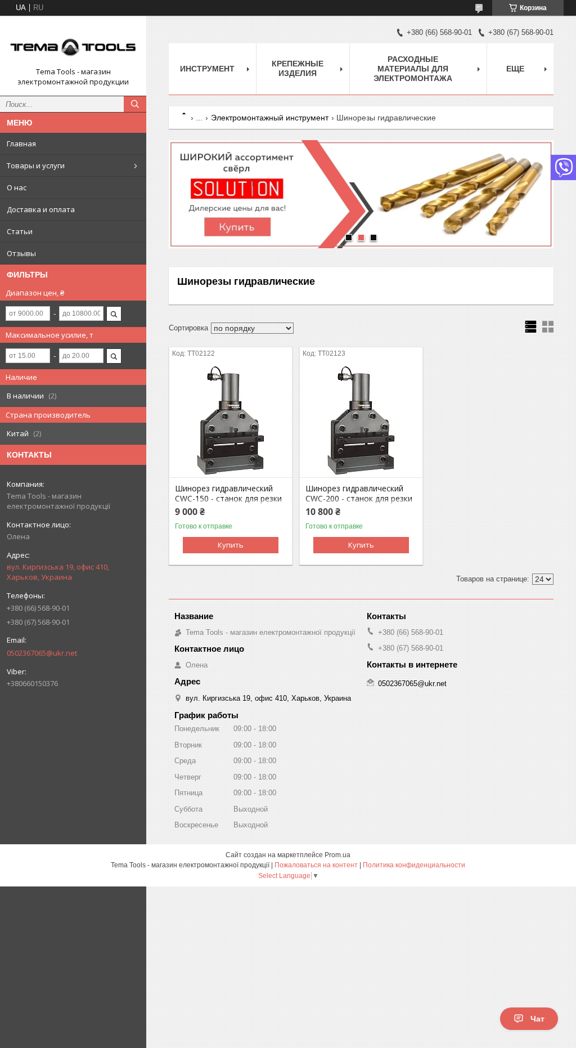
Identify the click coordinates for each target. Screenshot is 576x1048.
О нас (16, 187)
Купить (231, 545)
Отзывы (21, 253)
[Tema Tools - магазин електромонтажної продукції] (73, 45)
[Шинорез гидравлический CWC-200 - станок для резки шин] (361, 421)
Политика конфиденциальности (414, 865)
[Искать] (135, 104)
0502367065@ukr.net (42, 653)
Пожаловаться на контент (316, 865)
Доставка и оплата (41, 209)
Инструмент (207, 68)
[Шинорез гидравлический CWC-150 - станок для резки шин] (230, 421)
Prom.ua (337, 855)
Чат (537, 1018)
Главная (21, 143)
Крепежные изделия (297, 68)
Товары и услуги (36, 165)
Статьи (20, 231)
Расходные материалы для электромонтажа (413, 69)
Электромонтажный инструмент (269, 117)
